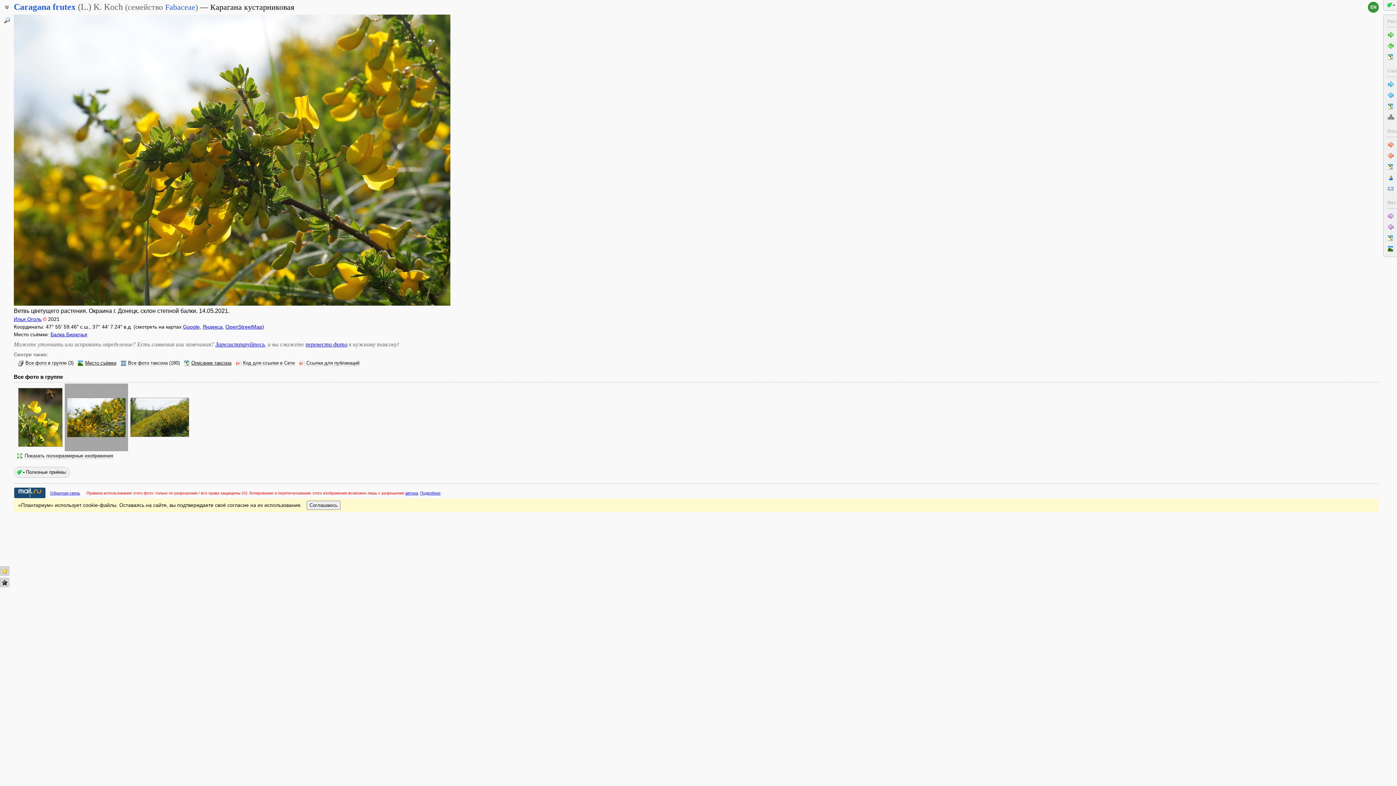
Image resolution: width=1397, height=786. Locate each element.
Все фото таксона (148, 363)
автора (411, 493)
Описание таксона (211, 363)
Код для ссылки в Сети (269, 363)
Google (191, 327)
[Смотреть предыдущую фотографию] (59, 160)
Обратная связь (65, 493)
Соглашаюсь (324, 505)
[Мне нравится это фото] (4, 571)
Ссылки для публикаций (332, 363)
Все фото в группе (46, 363)
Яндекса (213, 327)
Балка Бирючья (69, 334)
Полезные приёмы (46, 472)
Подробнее (430, 493)
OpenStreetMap (244, 327)
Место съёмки (100, 363)
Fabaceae (180, 7)
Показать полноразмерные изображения (69, 455)
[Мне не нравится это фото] (4, 582)
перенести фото (326, 344)
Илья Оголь (27, 319)
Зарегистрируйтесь (240, 344)
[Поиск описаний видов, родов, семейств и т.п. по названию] (6, 20)
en (1373, 7)
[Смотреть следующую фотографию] (405, 160)
